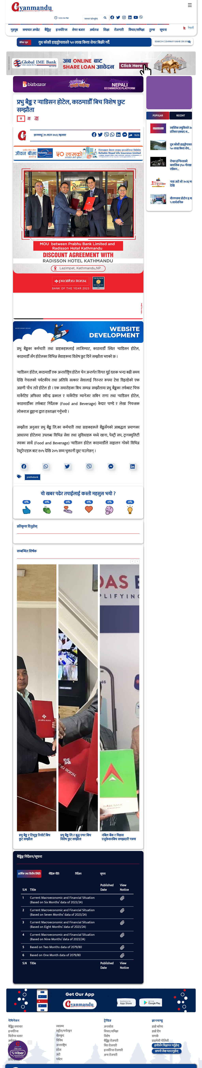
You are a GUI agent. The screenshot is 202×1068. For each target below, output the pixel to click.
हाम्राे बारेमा (157, 1026)
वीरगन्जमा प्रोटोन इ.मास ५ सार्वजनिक (182, 200)
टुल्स (152, 30)
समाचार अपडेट (31, 30)
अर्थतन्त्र (94, 30)
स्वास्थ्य (60, 1026)
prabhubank (32, 477)
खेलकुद (60, 1035)
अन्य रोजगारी (110, 1054)
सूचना (163, 30)
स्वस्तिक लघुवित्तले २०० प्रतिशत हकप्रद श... (182, 130)
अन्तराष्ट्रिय (61, 1045)
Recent (180, 115)
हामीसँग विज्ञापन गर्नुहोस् (166, 1045)
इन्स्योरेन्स (61, 30)
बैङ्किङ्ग (48, 30)
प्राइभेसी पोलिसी (160, 1040)
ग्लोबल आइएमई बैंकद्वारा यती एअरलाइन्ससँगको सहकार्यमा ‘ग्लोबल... (119, 839)
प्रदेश (58, 1049)
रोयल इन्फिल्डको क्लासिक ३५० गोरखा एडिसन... (181, 165)
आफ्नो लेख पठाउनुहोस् (166, 1051)
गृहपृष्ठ (14, 30)
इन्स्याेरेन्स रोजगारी (113, 1050)
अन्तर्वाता (108, 1026)
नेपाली (190, 28)
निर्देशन (78, 874)
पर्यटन (59, 1059)
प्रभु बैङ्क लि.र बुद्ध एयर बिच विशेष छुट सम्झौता (34, 837)
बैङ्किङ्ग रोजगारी (111, 1040)
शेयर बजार (78, 30)
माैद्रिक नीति (54, 874)
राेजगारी (119, 30)
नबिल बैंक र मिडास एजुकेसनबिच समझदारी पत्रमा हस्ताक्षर (77, 839)
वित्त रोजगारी (110, 1045)
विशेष (107, 1036)
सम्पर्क (155, 1036)
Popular (158, 115)
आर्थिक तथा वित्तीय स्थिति (29, 874)
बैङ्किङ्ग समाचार (15, 1026)
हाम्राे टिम (156, 1031)
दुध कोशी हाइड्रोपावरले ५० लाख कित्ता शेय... (181, 147)
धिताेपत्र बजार (15, 1036)
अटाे (58, 1054)
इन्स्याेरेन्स (13, 1031)
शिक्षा (106, 30)
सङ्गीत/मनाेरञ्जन (64, 1030)
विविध (59, 1040)
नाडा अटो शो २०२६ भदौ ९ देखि (183, 184)
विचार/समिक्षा (136, 30)
